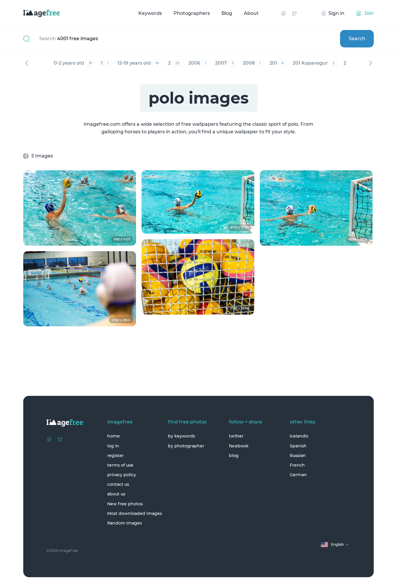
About (251, 13)
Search (357, 38)
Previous (26, 63)
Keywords (150, 13)
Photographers (192, 13)
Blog (226, 13)
